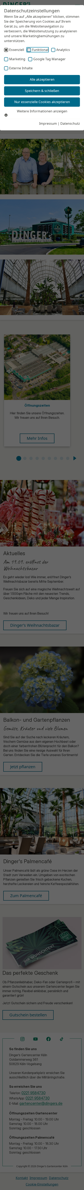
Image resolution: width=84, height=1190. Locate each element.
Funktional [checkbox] (40, 49)
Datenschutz (70, 123)
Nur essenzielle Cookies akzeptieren (42, 102)
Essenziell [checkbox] (16, 49)
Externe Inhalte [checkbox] (21, 68)
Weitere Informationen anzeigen (42, 111)
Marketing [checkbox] (17, 59)
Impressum (48, 123)
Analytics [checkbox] (63, 49)
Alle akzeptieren (42, 79)
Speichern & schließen (42, 91)
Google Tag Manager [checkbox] (49, 59)
